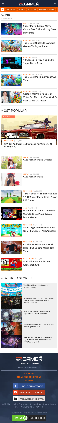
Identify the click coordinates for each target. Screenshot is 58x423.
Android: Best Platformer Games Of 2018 (36, 263)
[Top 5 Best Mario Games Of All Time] (11, 80)
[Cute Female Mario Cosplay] (11, 162)
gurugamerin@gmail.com (30, 367)
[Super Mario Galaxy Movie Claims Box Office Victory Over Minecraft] (11, 29)
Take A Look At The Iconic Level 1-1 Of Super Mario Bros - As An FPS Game (40, 197)
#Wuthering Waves (46, 9)
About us (29, 373)
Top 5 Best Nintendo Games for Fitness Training (36, 286)
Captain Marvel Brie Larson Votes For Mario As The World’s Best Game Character (40, 97)
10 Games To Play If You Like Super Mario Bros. (38, 61)
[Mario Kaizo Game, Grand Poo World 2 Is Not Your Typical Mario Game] (11, 213)
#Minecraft (11, 9)
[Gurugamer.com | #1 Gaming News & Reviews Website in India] (29, 3)
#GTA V (22, 9)
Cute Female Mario (33, 176)
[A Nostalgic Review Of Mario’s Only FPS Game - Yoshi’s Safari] (11, 230)
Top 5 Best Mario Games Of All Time (39, 78)
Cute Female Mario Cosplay (37, 159)
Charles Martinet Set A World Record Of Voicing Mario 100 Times (38, 248)
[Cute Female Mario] (11, 179)
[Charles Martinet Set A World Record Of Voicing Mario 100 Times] (11, 247)
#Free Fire (32, 9)
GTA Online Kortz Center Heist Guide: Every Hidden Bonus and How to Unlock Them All (39, 300)
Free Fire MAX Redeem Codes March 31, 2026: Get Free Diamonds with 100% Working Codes (38, 339)
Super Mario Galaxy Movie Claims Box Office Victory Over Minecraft (39, 29)
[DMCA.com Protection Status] (29, 421)
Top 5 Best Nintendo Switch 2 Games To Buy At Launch (39, 44)
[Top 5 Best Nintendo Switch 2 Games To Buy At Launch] (11, 46)
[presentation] (2, 128)
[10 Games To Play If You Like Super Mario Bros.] (11, 63)
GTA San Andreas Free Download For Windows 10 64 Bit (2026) (28, 145)
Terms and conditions (29, 377)
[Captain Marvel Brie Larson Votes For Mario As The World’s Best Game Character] (11, 97)
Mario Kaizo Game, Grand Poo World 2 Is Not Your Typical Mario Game (39, 214)
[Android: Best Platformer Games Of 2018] (11, 264)
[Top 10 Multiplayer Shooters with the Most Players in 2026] (11, 328)
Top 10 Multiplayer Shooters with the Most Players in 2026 (38, 325)
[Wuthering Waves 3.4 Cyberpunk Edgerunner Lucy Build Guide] (11, 315)
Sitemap (29, 380)
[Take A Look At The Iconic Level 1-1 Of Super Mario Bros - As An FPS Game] (11, 196)
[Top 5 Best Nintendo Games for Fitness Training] (11, 289)
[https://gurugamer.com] (29, 358)
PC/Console (8, 141)
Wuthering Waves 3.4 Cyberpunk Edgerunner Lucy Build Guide (37, 312)
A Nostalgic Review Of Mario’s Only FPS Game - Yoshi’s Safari (39, 229)
